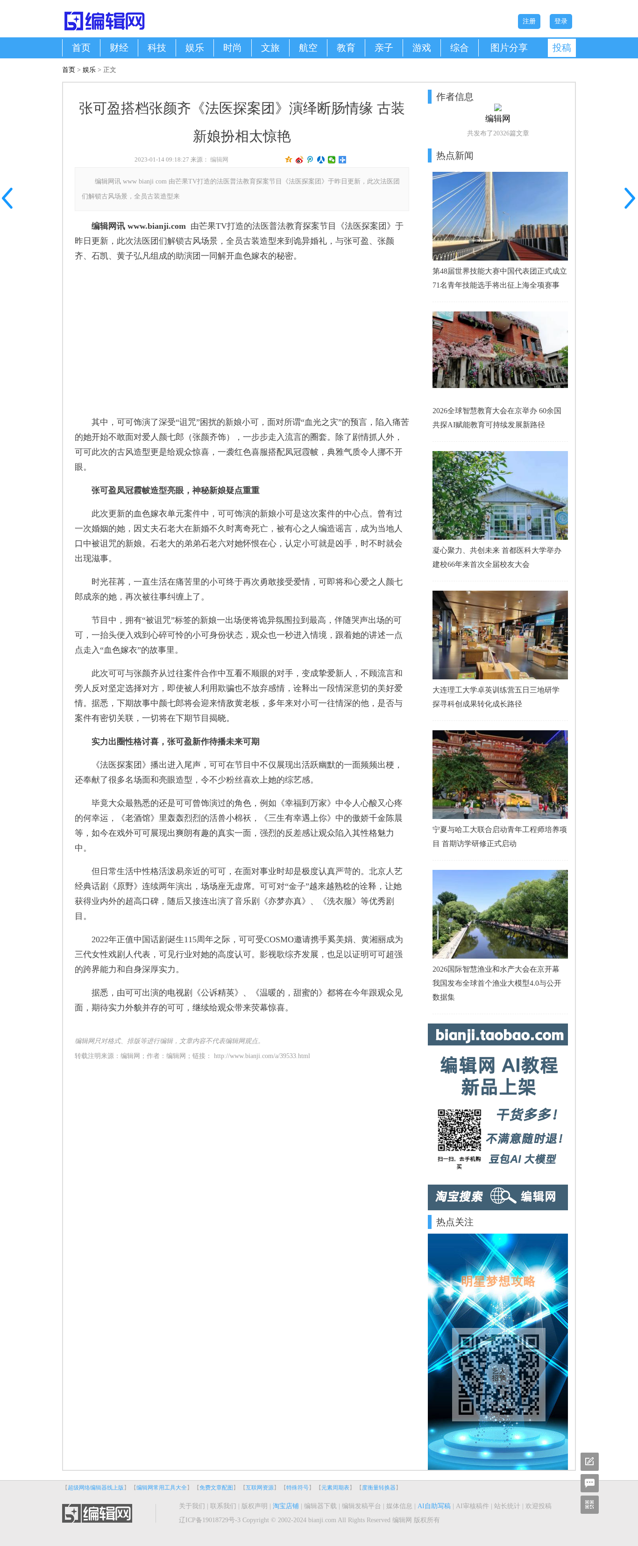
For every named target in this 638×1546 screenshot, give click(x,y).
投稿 (562, 47)
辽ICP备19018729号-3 (210, 1520)
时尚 (232, 47)
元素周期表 (335, 1487)
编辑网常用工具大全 (161, 1487)
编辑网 (219, 159)
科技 (157, 47)
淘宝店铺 (286, 1506)
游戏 (421, 47)
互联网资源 (260, 1487)
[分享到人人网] (321, 159)
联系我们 (223, 1506)
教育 (346, 47)
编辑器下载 (320, 1506)
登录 (560, 21)
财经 (119, 47)
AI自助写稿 (434, 1506)
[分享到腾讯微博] (310, 159)
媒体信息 (399, 1506)
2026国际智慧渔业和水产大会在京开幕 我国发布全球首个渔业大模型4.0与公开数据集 (496, 983)
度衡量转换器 (379, 1487)
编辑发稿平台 (361, 1506)
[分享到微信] (332, 159)
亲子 (384, 47)
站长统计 (507, 1506)
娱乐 (194, 47)
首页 (81, 47)
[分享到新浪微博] (300, 159)
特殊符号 (297, 1487)
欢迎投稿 (538, 1506)
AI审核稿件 (472, 1506)
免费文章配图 (216, 1487)
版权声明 (254, 1506)
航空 (308, 47)
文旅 (270, 47)
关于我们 (192, 1506)
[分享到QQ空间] (289, 159)
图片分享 (509, 47)
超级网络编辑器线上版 (96, 1487)
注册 (529, 21)
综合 (459, 47)
